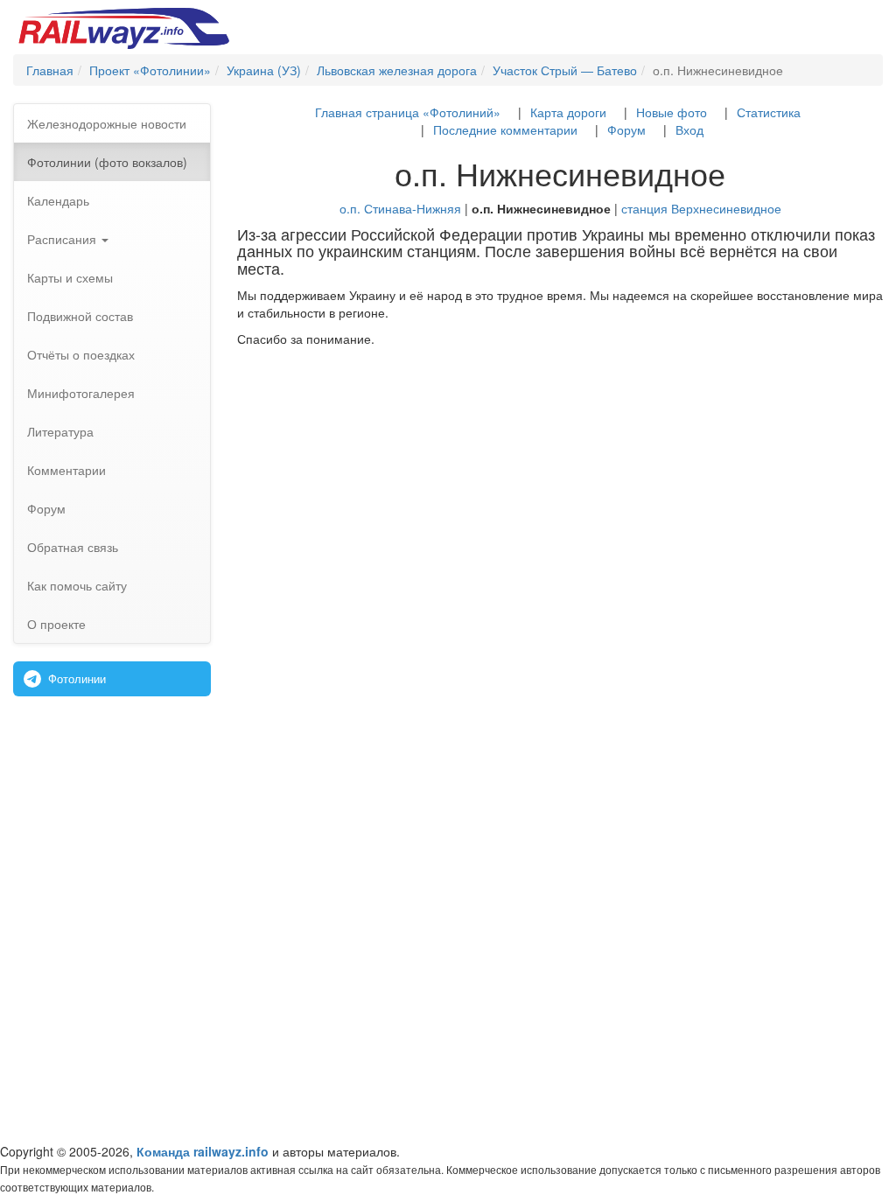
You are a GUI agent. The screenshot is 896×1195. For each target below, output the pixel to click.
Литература (60, 431)
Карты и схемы (70, 277)
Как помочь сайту (77, 585)
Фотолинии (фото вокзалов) (107, 162)
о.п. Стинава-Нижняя (400, 208)
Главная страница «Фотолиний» (407, 112)
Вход (690, 129)
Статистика (769, 112)
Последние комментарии (505, 129)
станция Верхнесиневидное (701, 208)
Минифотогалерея (81, 393)
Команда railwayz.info (202, 1151)
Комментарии (66, 470)
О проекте (56, 623)
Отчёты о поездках (81, 354)
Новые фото (671, 112)
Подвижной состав (80, 316)
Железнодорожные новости (106, 123)
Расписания (63, 239)
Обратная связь (72, 547)
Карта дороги (568, 112)
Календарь (58, 200)
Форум (46, 508)
